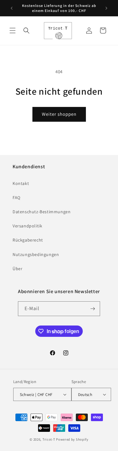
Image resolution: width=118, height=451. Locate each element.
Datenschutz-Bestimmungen (41, 211)
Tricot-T (48, 439)
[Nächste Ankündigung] (106, 8)
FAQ (16, 197)
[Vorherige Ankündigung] (12, 8)
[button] (13, 30)
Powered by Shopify (72, 439)
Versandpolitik (27, 226)
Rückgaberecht (28, 240)
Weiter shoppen (59, 114)
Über (17, 268)
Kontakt (21, 183)
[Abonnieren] (93, 308)
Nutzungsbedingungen (36, 254)
